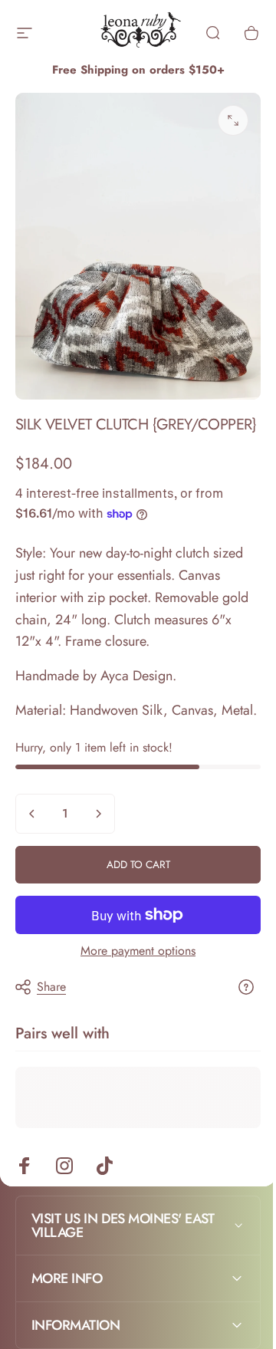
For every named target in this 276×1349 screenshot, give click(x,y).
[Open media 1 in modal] (233, 120)
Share (51, 986)
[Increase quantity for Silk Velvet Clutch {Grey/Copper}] (98, 814)
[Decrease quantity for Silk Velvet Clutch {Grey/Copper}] (32, 814)
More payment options (138, 951)
